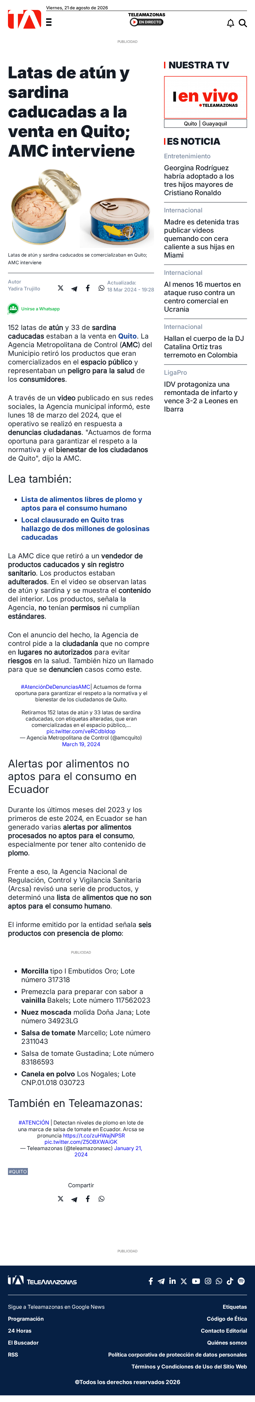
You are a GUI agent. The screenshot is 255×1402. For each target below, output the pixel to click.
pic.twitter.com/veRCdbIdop (81, 731)
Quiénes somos (227, 1342)
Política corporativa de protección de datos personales (177, 1354)
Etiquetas (235, 1306)
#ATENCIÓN (34, 1122)
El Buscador (23, 1342)
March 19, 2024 (81, 744)
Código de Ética (227, 1318)
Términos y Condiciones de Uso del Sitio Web (189, 1366)
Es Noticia (193, 141)
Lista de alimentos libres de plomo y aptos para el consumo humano (81, 503)
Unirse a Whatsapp (40, 308)
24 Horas (20, 1330)
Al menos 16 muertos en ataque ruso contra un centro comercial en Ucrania (202, 296)
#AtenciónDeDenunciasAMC (55, 686)
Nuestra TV (198, 65)
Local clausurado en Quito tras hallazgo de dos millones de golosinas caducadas (85, 528)
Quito (127, 336)
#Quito (18, 1171)
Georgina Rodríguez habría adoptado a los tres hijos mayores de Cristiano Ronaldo (199, 180)
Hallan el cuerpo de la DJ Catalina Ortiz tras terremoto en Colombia (204, 346)
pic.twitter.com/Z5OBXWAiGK (81, 1141)
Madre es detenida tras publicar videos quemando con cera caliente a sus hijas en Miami (201, 238)
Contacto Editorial (224, 1330)
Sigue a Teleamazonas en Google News (56, 1306)
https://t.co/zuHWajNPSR (94, 1135)
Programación (26, 1318)
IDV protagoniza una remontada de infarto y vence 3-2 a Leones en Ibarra (201, 396)
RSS (13, 1354)
